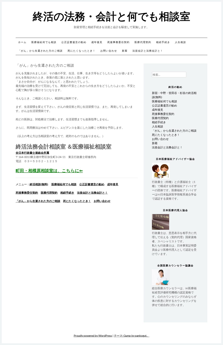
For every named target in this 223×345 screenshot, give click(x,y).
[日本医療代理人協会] (160, 228)
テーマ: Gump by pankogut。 (131, 335)
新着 (125, 50)
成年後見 (96, 42)
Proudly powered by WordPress (93, 335)
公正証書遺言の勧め (73, 42)
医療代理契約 (142, 42)
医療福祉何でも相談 (43, 42)
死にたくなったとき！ (81, 50)
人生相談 (180, 42)
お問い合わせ (108, 50)
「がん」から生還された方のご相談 (40, 50)
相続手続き (163, 42)
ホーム (22, 42)
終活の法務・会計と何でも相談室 (111, 15)
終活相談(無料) (39, 184)
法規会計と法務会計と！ (147, 50)
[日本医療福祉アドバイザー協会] (161, 177)
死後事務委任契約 (118, 42)
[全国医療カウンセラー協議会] (161, 284)
